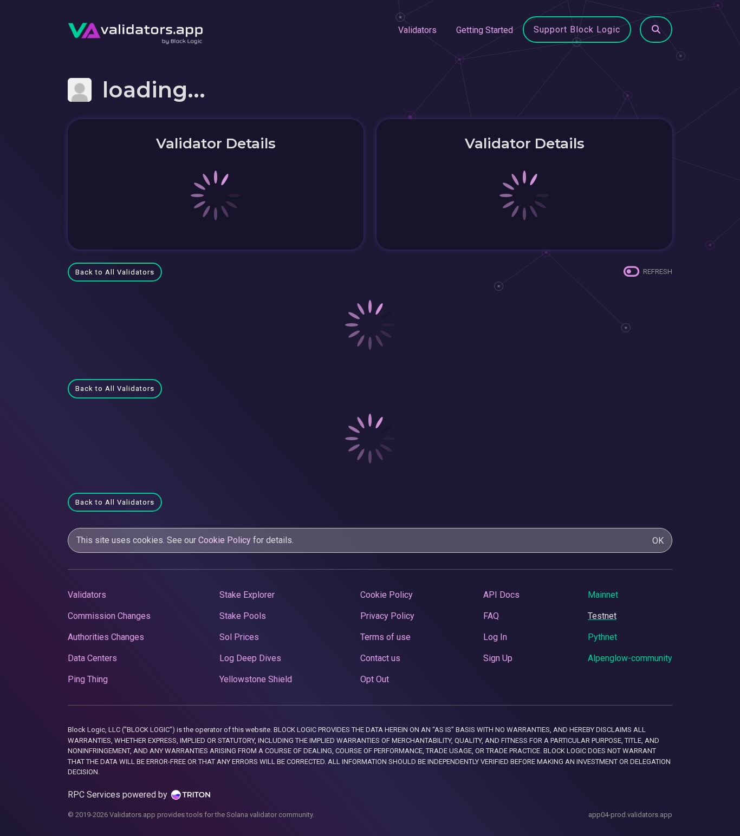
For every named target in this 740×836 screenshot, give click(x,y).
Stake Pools (242, 616)
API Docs (501, 595)
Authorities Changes (106, 637)
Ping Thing (88, 679)
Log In (495, 637)
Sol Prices (239, 637)
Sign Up (497, 658)
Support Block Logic (577, 29)
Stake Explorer (247, 595)
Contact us (380, 658)
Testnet (602, 616)
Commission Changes (109, 616)
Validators (417, 30)
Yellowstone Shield (255, 679)
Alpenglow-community (630, 658)
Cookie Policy (224, 540)
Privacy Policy (387, 616)
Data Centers (92, 658)
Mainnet (603, 595)
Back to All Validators (114, 272)
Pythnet (602, 637)
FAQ (491, 616)
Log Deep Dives (250, 658)
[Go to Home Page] (135, 30)
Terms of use (385, 637)
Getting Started (484, 30)
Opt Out (374, 679)
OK (658, 540)
